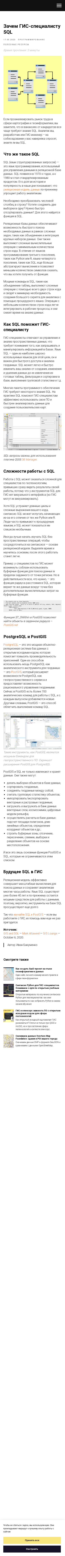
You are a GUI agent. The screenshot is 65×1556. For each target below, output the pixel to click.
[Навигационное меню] (59, 5)
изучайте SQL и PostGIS (28, 914)
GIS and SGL (11, 933)
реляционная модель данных (21, 189)
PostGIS (16, 672)
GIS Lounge (50, 933)
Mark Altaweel (31, 933)
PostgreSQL (10, 644)
